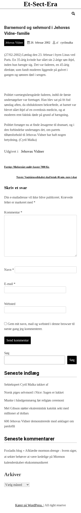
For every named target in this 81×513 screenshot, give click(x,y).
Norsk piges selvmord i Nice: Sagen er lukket (34, 392)
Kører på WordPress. (29, 505)
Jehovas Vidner (14, 42)
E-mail (9, 284)
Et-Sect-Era (40, 4)
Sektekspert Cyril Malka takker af (26, 384)
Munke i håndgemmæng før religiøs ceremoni (34, 400)
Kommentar (13, 212)
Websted (9, 304)
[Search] (73, 13)
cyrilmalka (66, 42)
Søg (6, 353)
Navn (9, 269)
